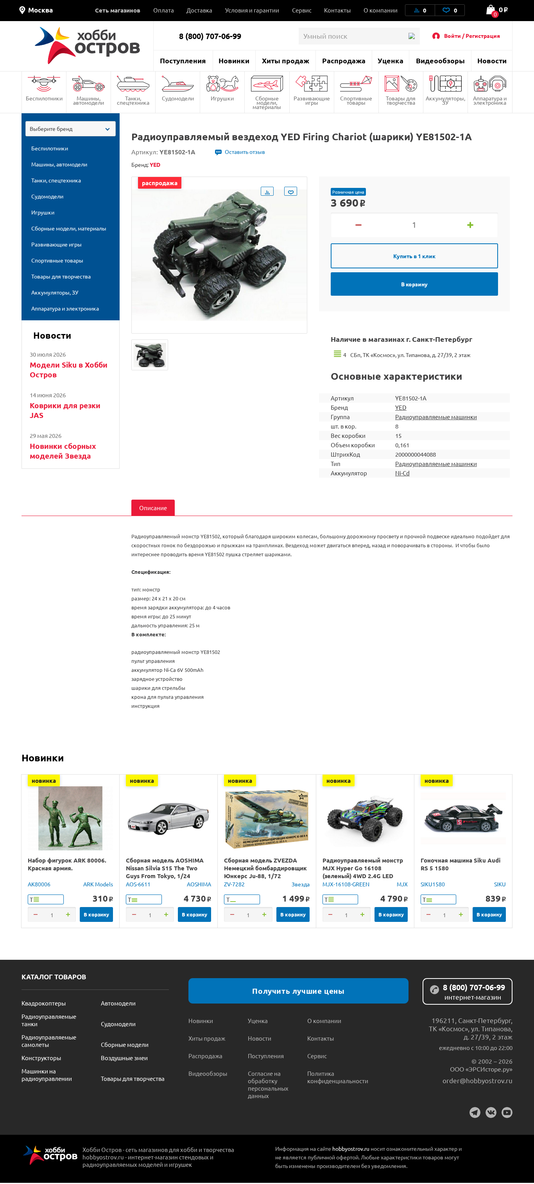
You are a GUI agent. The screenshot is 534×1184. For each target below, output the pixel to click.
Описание (153, 507)
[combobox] (70, 128)
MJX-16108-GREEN (346, 884)
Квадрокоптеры (44, 1003)
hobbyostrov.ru (350, 1148)
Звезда (301, 884)
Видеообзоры (440, 60)
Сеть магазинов (117, 10)
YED (401, 407)
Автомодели (118, 1003)
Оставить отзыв (245, 151)
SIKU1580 (433, 884)
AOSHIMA (199, 884)
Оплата (163, 10)
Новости (492, 60)
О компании (381, 10)
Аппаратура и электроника (490, 100)
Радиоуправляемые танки (49, 1020)
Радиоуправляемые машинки (436, 416)
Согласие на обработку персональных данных (268, 1084)
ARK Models (98, 884)
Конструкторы (41, 1057)
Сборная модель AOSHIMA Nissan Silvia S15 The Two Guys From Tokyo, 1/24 (165, 868)
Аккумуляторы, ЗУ (445, 100)
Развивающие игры (312, 100)
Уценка (390, 60)
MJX (402, 884)
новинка (44, 780)
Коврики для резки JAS (65, 410)
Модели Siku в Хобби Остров (69, 369)
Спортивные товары (356, 100)
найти (411, 36)
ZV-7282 (234, 884)
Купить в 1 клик (414, 255)
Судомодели (178, 98)
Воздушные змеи (124, 1057)
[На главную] (87, 45)
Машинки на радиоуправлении (47, 1074)
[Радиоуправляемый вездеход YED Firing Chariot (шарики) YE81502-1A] (149, 354)
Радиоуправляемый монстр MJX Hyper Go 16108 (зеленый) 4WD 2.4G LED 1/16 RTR (363, 872)
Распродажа (344, 60)
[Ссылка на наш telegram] (474, 1112)
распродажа (159, 183)
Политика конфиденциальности (337, 1077)
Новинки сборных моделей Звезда (63, 451)
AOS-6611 (138, 884)
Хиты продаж (285, 60)
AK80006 (39, 884)
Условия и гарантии (252, 10)
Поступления (183, 60)
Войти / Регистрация (472, 35)
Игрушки (222, 98)
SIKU (500, 884)
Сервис (302, 10)
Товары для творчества (401, 100)
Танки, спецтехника (133, 100)
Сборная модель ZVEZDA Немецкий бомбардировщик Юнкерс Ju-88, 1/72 (265, 868)
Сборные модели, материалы (267, 102)
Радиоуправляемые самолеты (49, 1040)
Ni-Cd (402, 473)
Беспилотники (44, 98)
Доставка (199, 10)
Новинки (234, 60)
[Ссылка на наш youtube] (507, 1112)
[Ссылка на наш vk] (491, 1112)
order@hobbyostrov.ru (477, 1080)
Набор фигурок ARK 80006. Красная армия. (67, 864)
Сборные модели (125, 1044)
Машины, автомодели (88, 100)
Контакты (337, 10)
